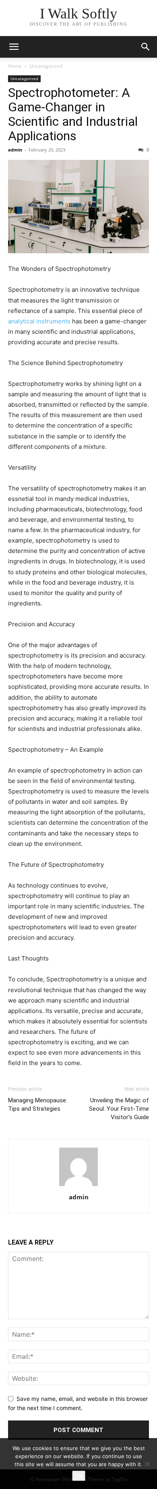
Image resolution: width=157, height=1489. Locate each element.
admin (15, 150)
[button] (14, 47)
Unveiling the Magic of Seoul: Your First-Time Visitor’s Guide (119, 1109)
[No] (147, 1464)
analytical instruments (39, 321)
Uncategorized (45, 66)
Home (15, 66)
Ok (78, 1476)
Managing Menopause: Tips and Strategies (37, 1104)
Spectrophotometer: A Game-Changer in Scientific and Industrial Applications (73, 114)
